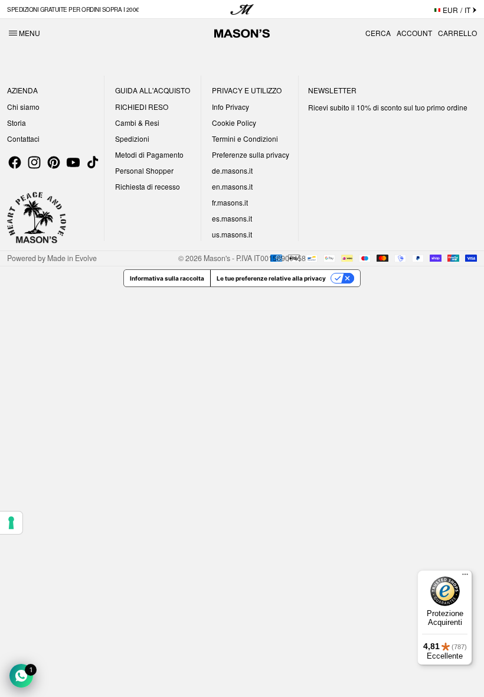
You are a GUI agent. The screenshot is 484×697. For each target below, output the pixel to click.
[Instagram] (34, 162)
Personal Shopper (144, 170)
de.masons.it (232, 170)
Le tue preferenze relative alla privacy (271, 278)
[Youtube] (73, 162)
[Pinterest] (53, 162)
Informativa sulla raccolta (167, 278)
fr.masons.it (230, 202)
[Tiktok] (92, 162)
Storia (16, 123)
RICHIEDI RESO (141, 107)
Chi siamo (23, 107)
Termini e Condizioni (245, 138)
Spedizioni (132, 138)
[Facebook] (14, 162)
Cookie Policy (234, 123)
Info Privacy (230, 107)
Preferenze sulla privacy (250, 154)
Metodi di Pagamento (149, 154)
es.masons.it (232, 218)
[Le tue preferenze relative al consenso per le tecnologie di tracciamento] (11, 523)
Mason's (218, 258)
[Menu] (465, 577)
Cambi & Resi (137, 123)
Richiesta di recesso (147, 186)
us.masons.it (232, 234)
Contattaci (23, 138)
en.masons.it (232, 186)
